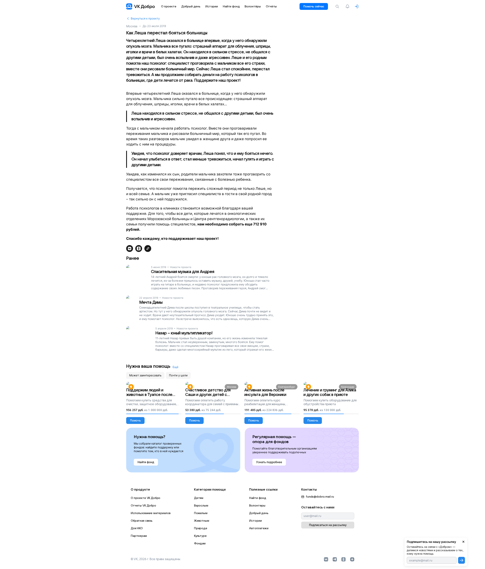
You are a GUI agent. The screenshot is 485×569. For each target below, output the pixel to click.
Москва (131, 26)
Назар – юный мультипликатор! (184, 333)
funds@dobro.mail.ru (320, 496)
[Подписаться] (461, 560)
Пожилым (200, 513)
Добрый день (258, 513)
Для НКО (137, 528)
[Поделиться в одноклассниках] (138, 248)
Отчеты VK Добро (143, 505)
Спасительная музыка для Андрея (182, 272)
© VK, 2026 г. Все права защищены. (156, 559)
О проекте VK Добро (145, 497)
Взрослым (201, 505)
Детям (198, 497)
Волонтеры (257, 505)
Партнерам (139, 535)
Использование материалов (150, 513)
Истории (255, 520)
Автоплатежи (258, 528)
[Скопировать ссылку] (147, 248)
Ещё (175, 367)
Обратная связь (142, 520)
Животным (201, 520)
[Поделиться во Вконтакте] (129, 248)
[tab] (145, 375)
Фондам (200, 543)
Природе (200, 528)
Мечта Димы (151, 302)
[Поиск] (338, 6)
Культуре (200, 535)
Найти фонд (257, 497)
